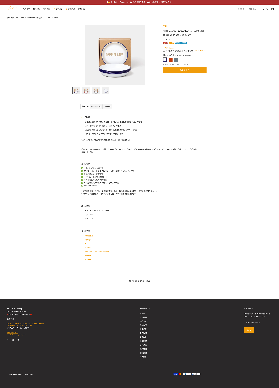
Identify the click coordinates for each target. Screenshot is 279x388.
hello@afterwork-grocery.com (16, 335)
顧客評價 (10, 319)
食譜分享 (143, 357)
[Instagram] (13, 339)
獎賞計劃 (81, 9)
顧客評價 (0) (96, 106)
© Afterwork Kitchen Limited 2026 (21, 374)
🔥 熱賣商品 (70, 9)
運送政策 (143, 325)
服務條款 (143, 341)
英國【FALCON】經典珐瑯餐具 (97, 251)
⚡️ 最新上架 (57, 9)
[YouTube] (18, 339)
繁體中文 (252, 9)
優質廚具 (36, 9)
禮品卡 (142, 313)
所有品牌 (26, 9)
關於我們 (143, 349)
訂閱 (249, 330)
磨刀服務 (143, 333)
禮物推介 (88, 247)
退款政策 (143, 337)
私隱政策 (143, 345)
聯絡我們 (143, 353)
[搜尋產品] (267, 9)
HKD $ (241, 9)
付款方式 (143, 321)
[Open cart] (272, 9)
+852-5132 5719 (12, 333)
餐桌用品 (46, 9)
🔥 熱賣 (166, 43)
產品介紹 (85, 106)
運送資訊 (107, 106)
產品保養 (143, 329)
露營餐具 (88, 255)
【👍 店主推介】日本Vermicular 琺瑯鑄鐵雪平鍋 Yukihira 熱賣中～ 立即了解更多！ (139, 2)
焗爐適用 (184, 43)
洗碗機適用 (177, 43)
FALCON (166, 26)
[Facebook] (8, 339)
